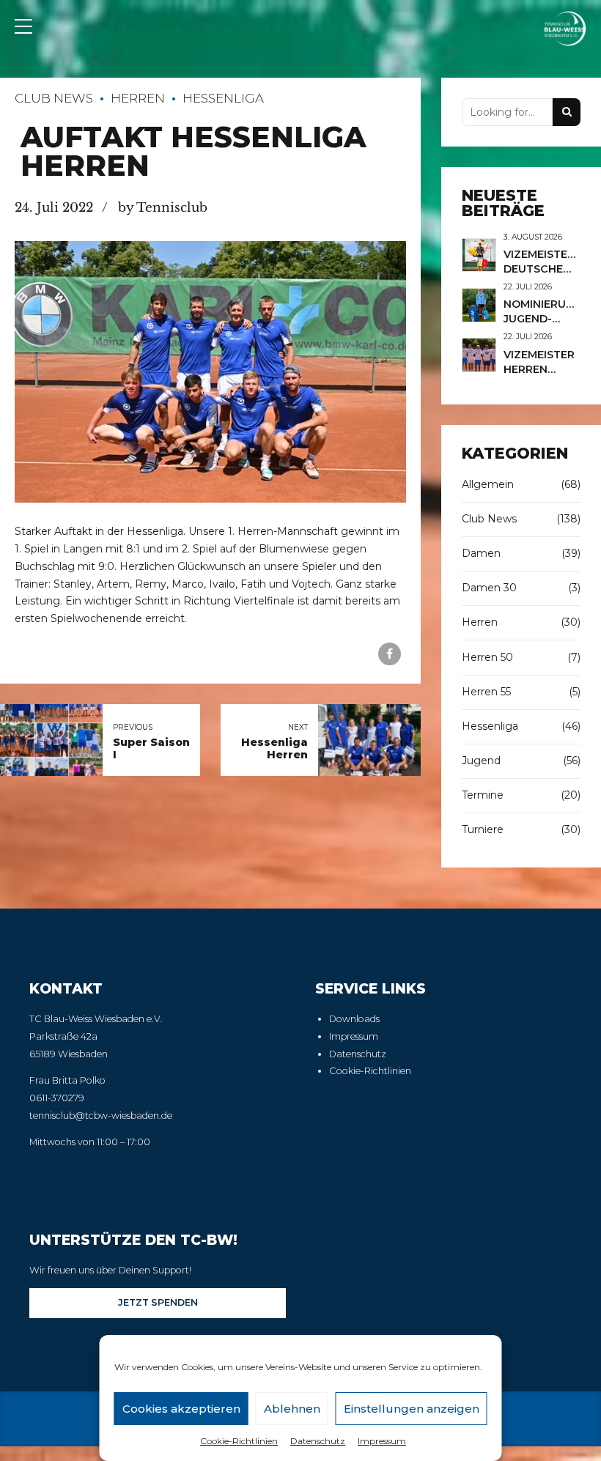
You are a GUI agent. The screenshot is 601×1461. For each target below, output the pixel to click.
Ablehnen (292, 1409)
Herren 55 (486, 691)
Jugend (481, 760)
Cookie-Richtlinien (239, 1440)
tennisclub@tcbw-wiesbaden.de (100, 1115)
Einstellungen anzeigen (411, 1409)
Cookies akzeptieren (181, 1409)
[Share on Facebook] (389, 654)
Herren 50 (487, 657)
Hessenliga (223, 98)
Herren (138, 98)
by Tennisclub (162, 207)
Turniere (483, 829)
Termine (483, 795)
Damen (481, 553)
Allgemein (488, 484)
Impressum (382, 1440)
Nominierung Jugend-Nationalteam (547, 318)
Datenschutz (317, 1440)
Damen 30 (489, 587)
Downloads (354, 1018)
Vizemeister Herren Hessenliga (539, 369)
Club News (54, 98)
